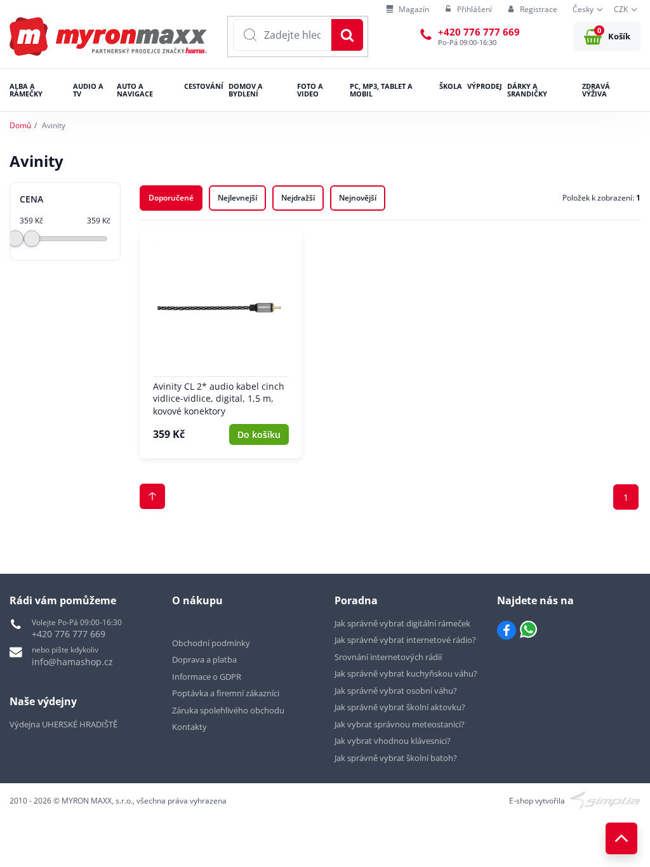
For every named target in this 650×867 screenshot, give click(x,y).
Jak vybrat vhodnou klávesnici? (393, 740)
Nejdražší (298, 197)
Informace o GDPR (206, 676)
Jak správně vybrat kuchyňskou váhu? (406, 673)
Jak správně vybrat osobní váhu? (396, 690)
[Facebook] (506, 630)
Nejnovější (357, 197)
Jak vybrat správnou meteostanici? (400, 724)
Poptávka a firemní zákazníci (225, 693)
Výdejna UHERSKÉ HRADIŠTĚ (63, 724)
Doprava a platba (204, 659)
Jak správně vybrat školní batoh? (396, 758)
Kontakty (189, 726)
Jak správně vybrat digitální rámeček (402, 623)
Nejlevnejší (237, 197)
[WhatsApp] (528, 630)
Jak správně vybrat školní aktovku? (400, 707)
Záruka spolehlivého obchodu (228, 710)
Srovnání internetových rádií (388, 657)
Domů (20, 125)
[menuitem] (407, 10)
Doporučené (171, 197)
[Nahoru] (621, 838)
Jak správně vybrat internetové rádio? (405, 639)
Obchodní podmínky (211, 643)
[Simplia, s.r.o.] (605, 799)
